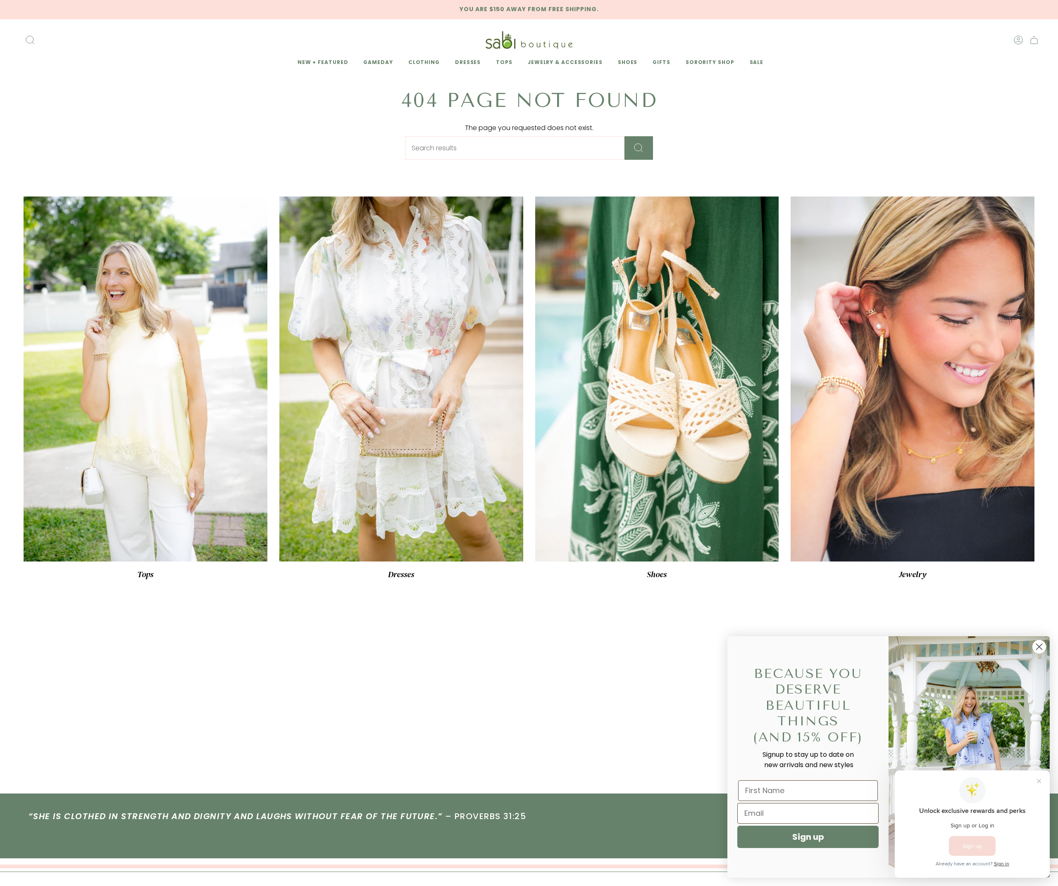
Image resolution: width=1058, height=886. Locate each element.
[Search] (638, 148)
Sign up (808, 837)
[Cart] (1034, 40)
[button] (321, 62)
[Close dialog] (1039, 647)
